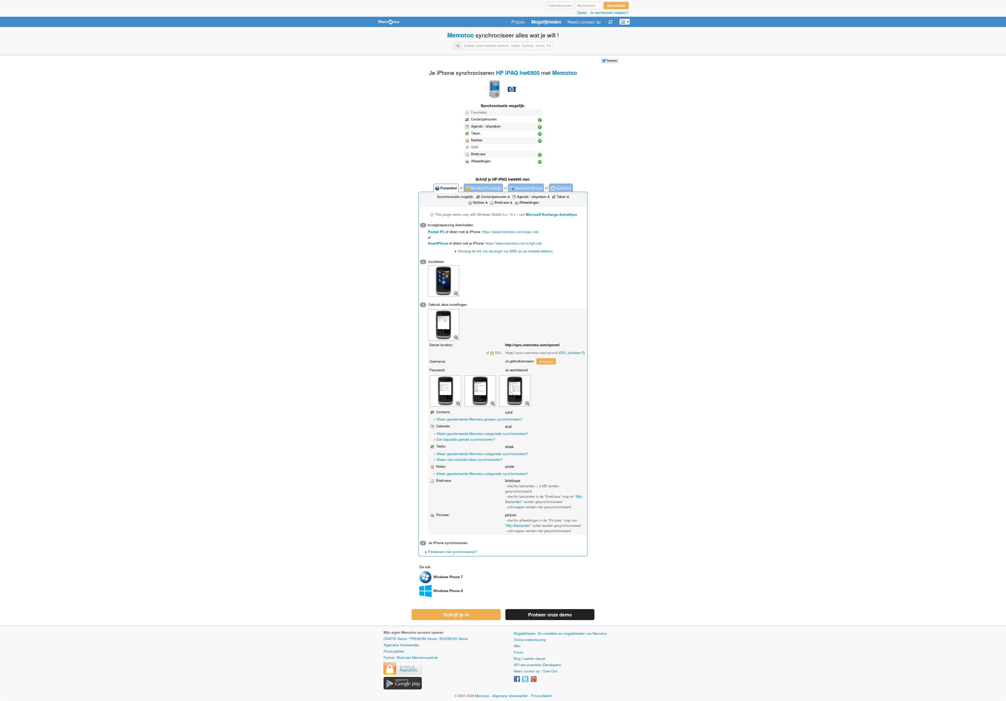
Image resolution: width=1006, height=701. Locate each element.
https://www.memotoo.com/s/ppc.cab (510, 231)
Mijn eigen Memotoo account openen (414, 632)
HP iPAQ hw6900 (518, 72)
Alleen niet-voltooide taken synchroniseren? (469, 459)
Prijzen (518, 22)
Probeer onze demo (550, 614)
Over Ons (550, 671)
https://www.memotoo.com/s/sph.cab (513, 243)
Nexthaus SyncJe (528, 187)
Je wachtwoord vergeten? (609, 12)
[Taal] (625, 22)
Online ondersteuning (530, 639)
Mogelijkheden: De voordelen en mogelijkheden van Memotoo (560, 633)
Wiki (517, 645)
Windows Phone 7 (448, 576)
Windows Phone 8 (448, 590)
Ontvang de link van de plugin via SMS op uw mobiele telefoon (505, 251)
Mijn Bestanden (518, 525)
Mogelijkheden (546, 22)
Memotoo (460, 35)
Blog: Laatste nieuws (529, 658)
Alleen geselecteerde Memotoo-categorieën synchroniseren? (482, 433)
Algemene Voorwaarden (401, 644)
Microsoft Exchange (485, 187)
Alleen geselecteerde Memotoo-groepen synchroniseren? (479, 419)
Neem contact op (584, 22)
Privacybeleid (394, 651)
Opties (582, 12)
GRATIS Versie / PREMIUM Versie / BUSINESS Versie (426, 638)
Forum (518, 652)
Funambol (448, 187)
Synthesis (563, 187)
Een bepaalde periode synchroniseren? (465, 439)
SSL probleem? (571, 352)
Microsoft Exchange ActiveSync (551, 214)
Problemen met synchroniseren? (452, 551)
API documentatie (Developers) (537, 664)
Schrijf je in (546, 361)
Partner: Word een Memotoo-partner (411, 657)
